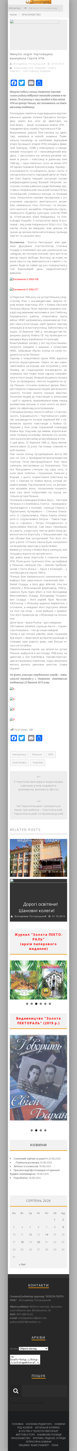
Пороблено (21, 1178)
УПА (50, 754)
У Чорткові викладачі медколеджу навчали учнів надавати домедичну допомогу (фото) (38, 785)
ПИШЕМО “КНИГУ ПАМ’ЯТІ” (34, 1445)
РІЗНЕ (55, 1445)
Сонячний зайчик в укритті (31, 1158)
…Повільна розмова (26, 1162)
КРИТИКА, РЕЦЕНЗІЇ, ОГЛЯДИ (49, 1438)
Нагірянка (19, 754)
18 (22, 1242)
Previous (13, 979)
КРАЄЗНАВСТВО (31, 14)
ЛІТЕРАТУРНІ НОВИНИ (38, 1441)
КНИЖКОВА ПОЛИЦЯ (49, 1434)
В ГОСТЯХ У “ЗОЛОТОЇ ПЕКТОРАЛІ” (38, 1431)
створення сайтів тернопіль (27, 1402)
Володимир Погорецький (29, 63)
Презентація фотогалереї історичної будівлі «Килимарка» (35, 1172)
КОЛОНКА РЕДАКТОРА (39, 1424)
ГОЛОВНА (17, 1424)
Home (13, 14)
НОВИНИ (59, 1424)
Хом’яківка (19, 762)
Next (64, 979)
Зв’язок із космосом (26, 1166)
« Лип (22, 1264)
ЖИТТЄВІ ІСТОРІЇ (25, 1434)
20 (38, 1242)
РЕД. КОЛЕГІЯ (24, 1427)
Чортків (38, 762)
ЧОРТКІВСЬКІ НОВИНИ (37, 71)
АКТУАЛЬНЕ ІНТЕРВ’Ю (47, 1427)
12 (30, 1234)
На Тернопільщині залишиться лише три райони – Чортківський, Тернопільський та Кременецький (38, 809)
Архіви (14, 1348)
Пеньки (37, 754)
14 (46, 1234)
